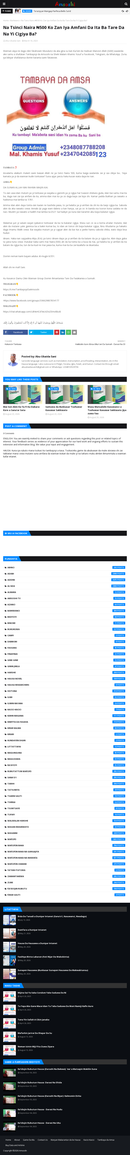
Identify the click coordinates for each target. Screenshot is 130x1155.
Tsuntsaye (62, 808)
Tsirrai (62, 802)
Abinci (62, 567)
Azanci (62, 604)
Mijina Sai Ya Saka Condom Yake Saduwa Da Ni (42, 992)
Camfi (62, 635)
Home (6, 20)
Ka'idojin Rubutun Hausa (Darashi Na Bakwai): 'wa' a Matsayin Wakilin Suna (57, 1069)
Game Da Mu (29, 1140)
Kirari (62, 734)
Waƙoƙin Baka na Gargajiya (62, 851)
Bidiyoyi (62, 616)
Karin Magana (62, 715)
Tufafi (62, 814)
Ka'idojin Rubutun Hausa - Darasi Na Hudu (40, 1109)
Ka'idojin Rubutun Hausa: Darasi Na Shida (40, 1082)
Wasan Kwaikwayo (62, 826)
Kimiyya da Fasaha (62, 721)
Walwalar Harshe (62, 820)
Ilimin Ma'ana (62, 703)
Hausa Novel (62, 678)
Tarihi (62, 783)
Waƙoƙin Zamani (62, 863)
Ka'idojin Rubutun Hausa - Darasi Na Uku (39, 1122)
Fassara (62, 647)
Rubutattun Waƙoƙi (62, 771)
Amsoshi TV (62, 598)
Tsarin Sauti (62, 796)
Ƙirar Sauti (62, 894)
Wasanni (62, 833)
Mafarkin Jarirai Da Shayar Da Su (35, 1033)
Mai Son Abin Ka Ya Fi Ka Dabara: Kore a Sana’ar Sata (21, 408)
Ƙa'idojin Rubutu (62, 888)
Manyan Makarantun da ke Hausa (65, 1140)
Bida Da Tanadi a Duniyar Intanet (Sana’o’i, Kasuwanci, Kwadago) (52, 916)
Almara (62, 592)
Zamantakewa (62, 876)
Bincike (62, 623)
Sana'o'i (62, 777)
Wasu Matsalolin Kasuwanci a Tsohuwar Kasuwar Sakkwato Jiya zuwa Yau (107, 410)
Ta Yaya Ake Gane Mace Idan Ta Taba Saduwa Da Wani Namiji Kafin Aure (55, 1006)
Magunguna (62, 752)
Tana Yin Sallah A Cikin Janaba (33, 1019)
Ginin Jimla (62, 666)
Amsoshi (23, 1150)
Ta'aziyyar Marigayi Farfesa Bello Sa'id (52, 11)
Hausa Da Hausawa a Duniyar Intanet (37, 943)
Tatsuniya (62, 789)
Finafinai (62, 653)
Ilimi (62, 697)
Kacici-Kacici (62, 709)
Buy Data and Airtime (15, 1145)
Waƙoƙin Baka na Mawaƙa (62, 857)
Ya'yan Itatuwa (62, 870)
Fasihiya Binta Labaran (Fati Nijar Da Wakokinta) (43, 956)
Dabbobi (62, 641)
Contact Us (43, 1140)
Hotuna (62, 691)
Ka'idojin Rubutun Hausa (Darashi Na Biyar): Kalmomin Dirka (49, 1096)
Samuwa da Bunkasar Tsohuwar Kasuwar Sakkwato (64, 408)
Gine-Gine (62, 660)
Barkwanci (15, 20)
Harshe (62, 672)
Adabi (62, 573)
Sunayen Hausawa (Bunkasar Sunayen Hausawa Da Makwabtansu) (53, 970)
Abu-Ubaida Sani (12, 40)
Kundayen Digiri (62, 740)
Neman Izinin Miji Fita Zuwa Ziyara (36, 1046)
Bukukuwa (62, 629)
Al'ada (62, 586)
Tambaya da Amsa (106, 1140)
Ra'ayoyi (62, 765)
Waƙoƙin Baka (62, 845)
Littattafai (62, 746)
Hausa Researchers (62, 684)
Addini (62, 579)
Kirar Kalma (62, 728)
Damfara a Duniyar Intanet (32, 929)
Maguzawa (62, 758)
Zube (62, 882)
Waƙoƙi (62, 839)
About (17, 1140)
